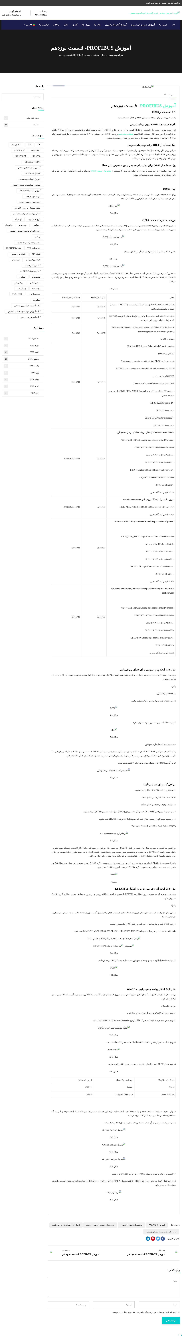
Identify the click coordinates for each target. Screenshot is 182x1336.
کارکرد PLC (17, 294)
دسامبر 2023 (22, 338)
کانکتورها (37, 300)
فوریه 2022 (22, 345)
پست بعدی (66, 1250)
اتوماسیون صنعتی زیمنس (30, 202)
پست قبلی (161, 1250)
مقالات (96, 55)
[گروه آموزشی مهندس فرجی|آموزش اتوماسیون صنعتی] (155, 13)
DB (39, 145)
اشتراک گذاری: (174, 1239)
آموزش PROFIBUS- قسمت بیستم (80, 1254)
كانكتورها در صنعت (33, 265)
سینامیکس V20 (34, 248)
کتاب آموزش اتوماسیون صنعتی (27, 306)
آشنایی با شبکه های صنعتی (29, 168)
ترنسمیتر (22, 225)
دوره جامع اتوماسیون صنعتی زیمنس (161, 1232)
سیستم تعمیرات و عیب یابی (29, 242)
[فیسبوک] (163, 1238)
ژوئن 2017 (22, 393)
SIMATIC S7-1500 (33, 162)
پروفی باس (18, 283)
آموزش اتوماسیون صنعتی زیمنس (100, 1225)
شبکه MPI (36, 254)
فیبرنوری (16, 260)
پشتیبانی (43, 11)
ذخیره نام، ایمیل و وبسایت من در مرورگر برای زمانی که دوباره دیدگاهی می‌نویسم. (144, 1312)
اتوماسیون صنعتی (115, 55)
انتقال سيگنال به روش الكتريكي (27, 208)
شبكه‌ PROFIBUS (13, 248)
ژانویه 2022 (22, 352)
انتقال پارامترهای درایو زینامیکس (66, 1225)
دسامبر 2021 (22, 359)
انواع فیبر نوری (34, 219)
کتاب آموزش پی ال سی (31, 317)
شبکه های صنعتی (18, 254)
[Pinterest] (153, 1238)
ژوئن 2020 (22, 372)
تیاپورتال (8, 225)
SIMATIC (37, 156)
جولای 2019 (22, 379)
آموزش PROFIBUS (158, 105)
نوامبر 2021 (22, 366)
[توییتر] (158, 1238)
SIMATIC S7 (21, 156)
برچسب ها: (175, 1225)
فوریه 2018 (22, 386)
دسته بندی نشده (22, 118)
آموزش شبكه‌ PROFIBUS (30, 191)
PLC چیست (16, 145)
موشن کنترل (35, 283)
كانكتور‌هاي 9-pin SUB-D (30, 271)
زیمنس (38, 237)
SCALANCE (19, 150)
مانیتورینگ (36, 277)
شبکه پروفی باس (33, 260)
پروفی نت (36, 288)
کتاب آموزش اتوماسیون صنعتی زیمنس (24, 311)
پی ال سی (21, 288)
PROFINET (36, 150)
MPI (29, 145)
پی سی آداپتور (35, 294)
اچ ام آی (18, 219)
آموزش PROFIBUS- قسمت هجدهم (146, 1254)
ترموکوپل (37, 225)
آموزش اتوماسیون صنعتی (131, 1225)
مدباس (22, 277)
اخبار (103, 55)
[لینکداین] (148, 1238)
